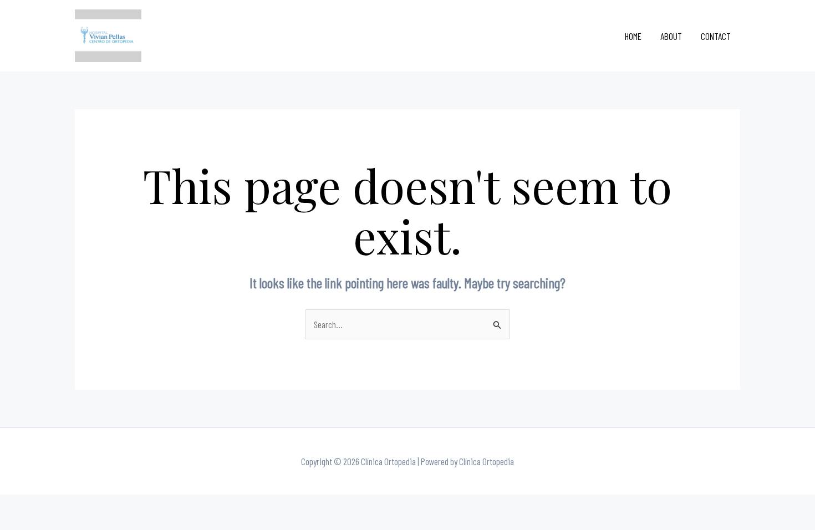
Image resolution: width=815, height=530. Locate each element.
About (671, 36)
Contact (716, 36)
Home (633, 36)
